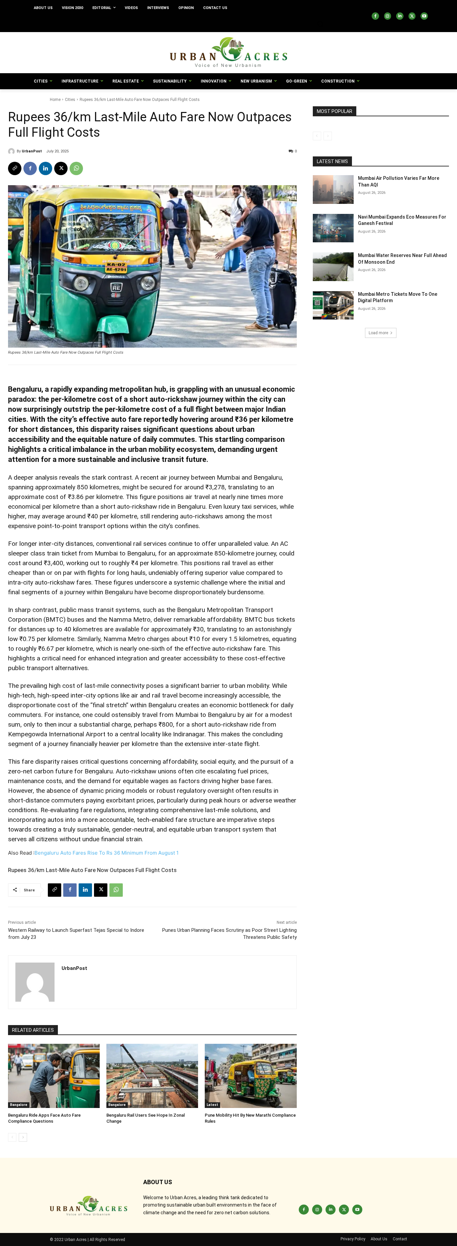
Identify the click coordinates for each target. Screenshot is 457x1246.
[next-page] (23, 1137)
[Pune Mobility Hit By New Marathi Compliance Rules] (250, 1076)
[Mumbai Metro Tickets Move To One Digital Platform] (333, 305)
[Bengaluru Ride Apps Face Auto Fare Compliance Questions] (54, 1076)
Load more (378, 333)
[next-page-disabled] (328, 136)
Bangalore (18, 1105)
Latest (212, 1105)
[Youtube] (424, 16)
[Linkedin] (399, 16)
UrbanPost (32, 151)
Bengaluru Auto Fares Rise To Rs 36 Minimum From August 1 (106, 853)
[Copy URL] (14, 168)
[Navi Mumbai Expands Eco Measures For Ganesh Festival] (333, 228)
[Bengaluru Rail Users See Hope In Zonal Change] (152, 1076)
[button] (320, 24)
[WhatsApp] (76, 168)
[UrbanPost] (12, 151)
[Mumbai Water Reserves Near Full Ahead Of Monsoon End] (333, 266)
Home (55, 99)
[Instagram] (387, 16)
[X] (412, 16)
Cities (70, 99)
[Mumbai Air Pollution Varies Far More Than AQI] (333, 189)
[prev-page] (12, 1137)
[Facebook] (375, 16)
